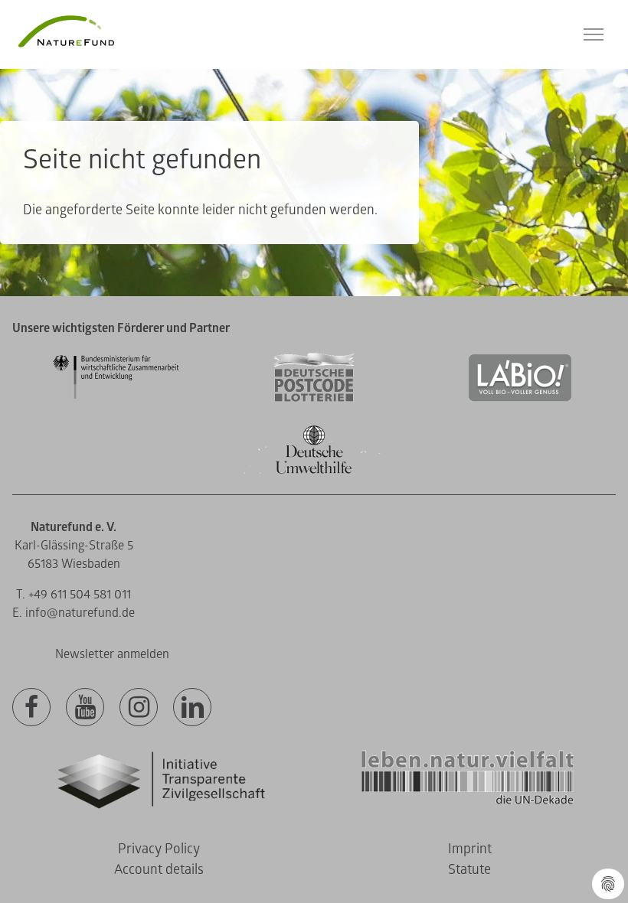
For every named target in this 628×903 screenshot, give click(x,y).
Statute (469, 870)
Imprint (470, 849)
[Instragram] (138, 708)
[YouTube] (85, 708)
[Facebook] (31, 708)
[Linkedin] (192, 708)
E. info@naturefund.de (73, 613)
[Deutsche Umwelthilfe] (314, 471)
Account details (159, 870)
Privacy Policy (159, 849)
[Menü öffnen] (593, 34)
